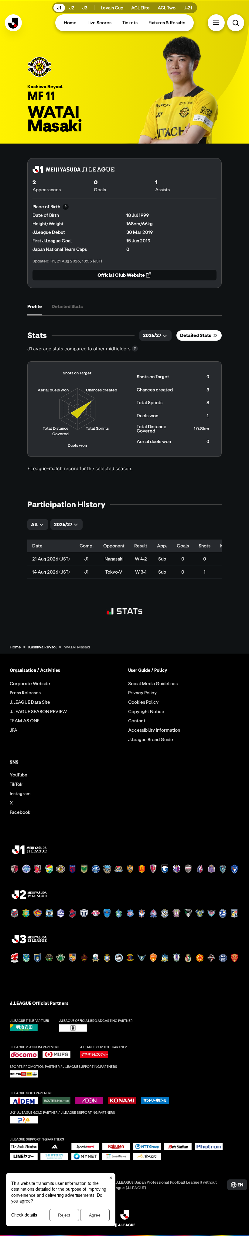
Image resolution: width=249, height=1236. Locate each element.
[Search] (235, 22)
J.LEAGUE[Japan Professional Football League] (158, 1182)
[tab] (34, 306)
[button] (216, 22)
